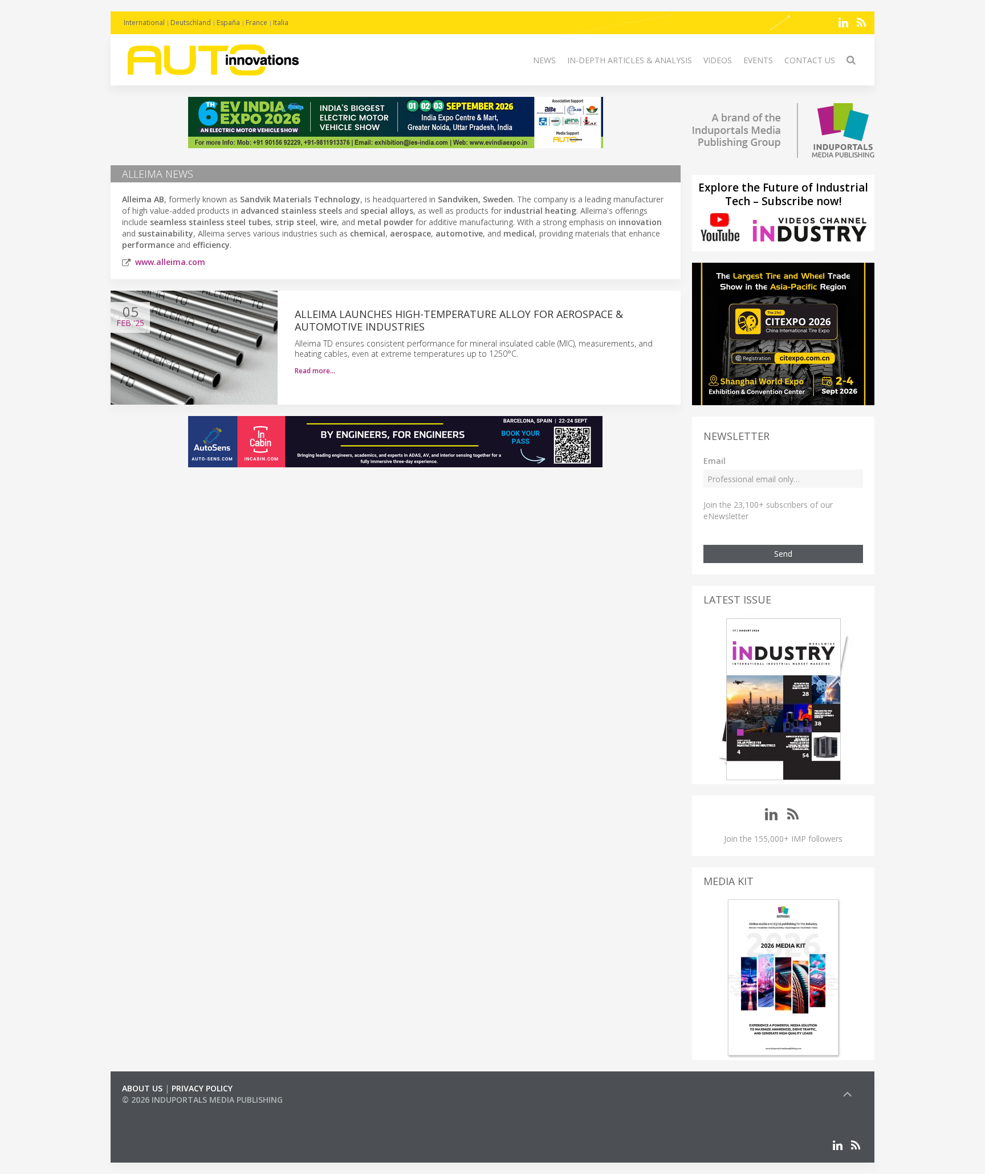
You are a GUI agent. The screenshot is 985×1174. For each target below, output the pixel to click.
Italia (280, 22)
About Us (142, 1088)
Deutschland (190, 22)
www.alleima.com (170, 261)
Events (758, 60)
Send (783, 553)
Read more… (315, 371)
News (544, 60)
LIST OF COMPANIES (161, 1111)
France (256, 22)
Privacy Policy (202, 1088)
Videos (717, 60)
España (228, 22)
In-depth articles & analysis (629, 60)
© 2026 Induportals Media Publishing (202, 1099)
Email (714, 460)
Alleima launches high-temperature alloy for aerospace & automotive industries (459, 320)
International (144, 22)
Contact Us (809, 60)
